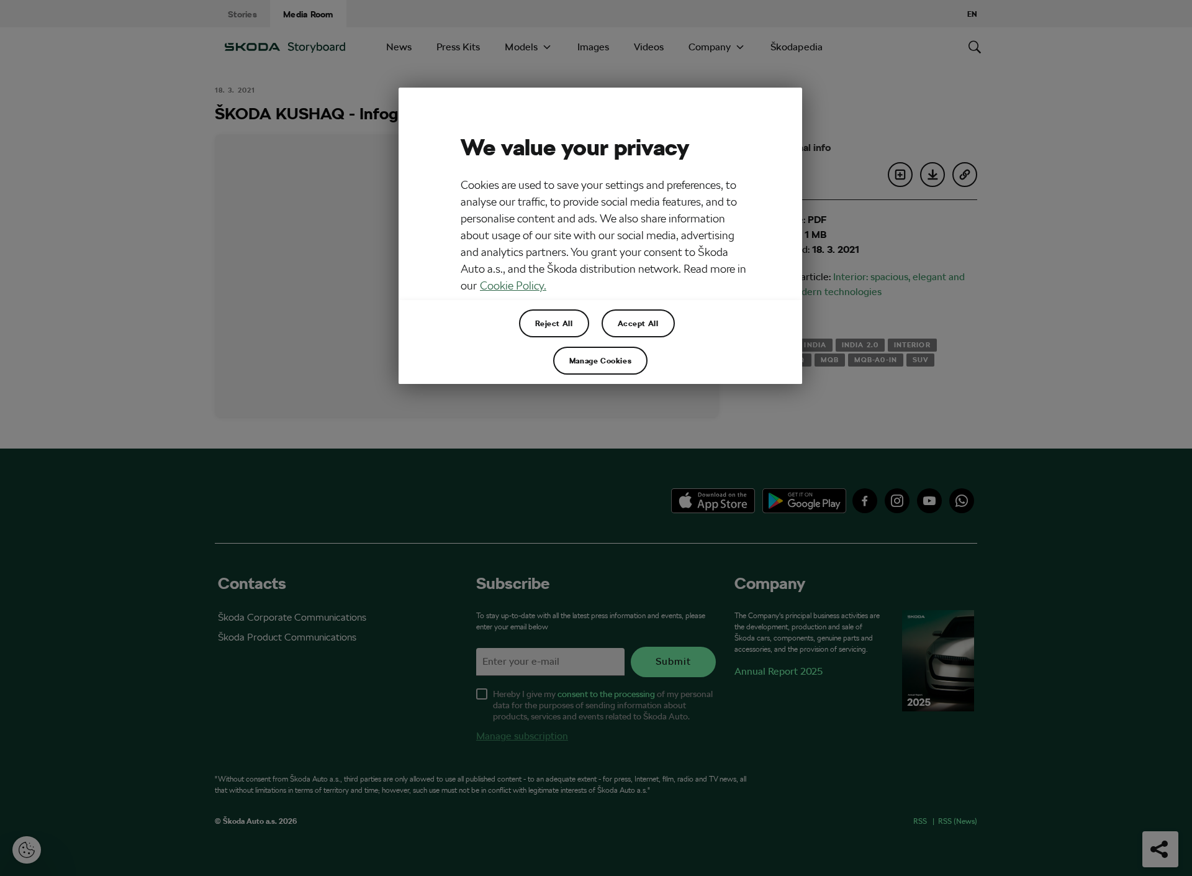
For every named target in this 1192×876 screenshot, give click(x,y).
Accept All (638, 323)
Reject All (554, 323)
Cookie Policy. (513, 285)
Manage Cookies (600, 360)
